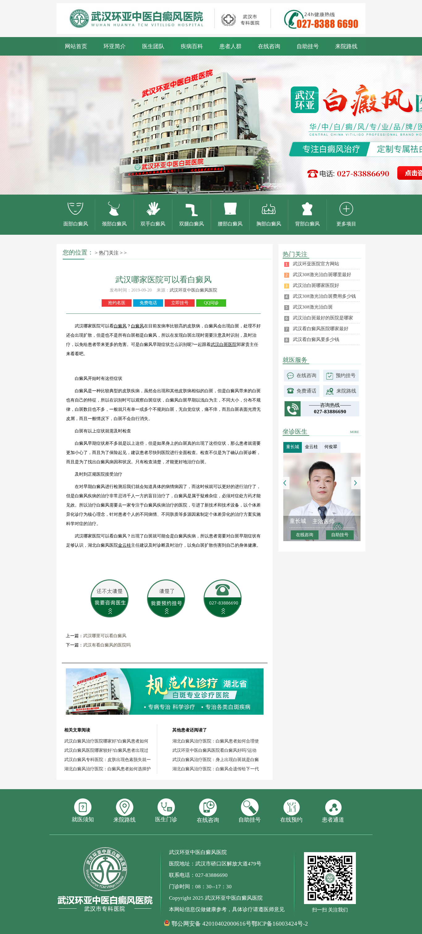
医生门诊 (166, 819)
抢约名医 (116, 303)
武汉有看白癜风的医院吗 (107, 645)
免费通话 (306, 390)
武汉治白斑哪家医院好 (316, 285)
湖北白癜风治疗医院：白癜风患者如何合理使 (215, 741)
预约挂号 (346, 375)
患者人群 (230, 46)
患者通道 (333, 820)
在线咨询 (269, 46)
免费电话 (148, 303)
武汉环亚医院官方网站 (316, 263)
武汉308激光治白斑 (313, 307)
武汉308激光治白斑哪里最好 (322, 274)
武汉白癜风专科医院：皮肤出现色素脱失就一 (107, 759)
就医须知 (83, 819)
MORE (354, 432)
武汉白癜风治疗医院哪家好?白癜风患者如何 (106, 741)
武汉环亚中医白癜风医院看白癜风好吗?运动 (214, 750)
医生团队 (153, 46)
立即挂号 (179, 303)
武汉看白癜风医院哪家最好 (320, 328)
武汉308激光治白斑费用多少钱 (324, 296)
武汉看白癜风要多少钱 (316, 339)
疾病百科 (192, 46)
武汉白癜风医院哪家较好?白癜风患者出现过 (106, 750)
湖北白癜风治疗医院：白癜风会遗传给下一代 (215, 769)
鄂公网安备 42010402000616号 (211, 924)
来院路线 (346, 46)
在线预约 (291, 820)
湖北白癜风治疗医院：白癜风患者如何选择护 (107, 769)
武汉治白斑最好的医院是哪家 (323, 317)
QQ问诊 (211, 303)
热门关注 (109, 252)
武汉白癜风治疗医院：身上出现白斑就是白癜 (215, 759)
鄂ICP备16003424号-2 (279, 923)
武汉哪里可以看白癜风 (104, 635)
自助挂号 (308, 46)
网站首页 (76, 46)
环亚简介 (114, 46)
